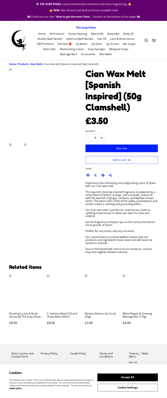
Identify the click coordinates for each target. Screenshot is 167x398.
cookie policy (15, 388)
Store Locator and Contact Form (22, 355)
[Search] (146, 40)
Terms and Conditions (106, 355)
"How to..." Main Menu (138, 355)
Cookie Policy (78, 353)
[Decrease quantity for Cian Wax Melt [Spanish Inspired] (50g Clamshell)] (88, 138)
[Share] (110, 175)
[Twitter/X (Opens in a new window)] (95, 175)
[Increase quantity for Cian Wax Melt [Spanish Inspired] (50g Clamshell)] (101, 138)
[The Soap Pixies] (19, 40)
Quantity (90, 131)
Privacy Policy (49, 353)
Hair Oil (133, 362)
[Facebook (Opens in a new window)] (87, 175)
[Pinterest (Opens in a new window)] (102, 175)
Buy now (121, 148)
